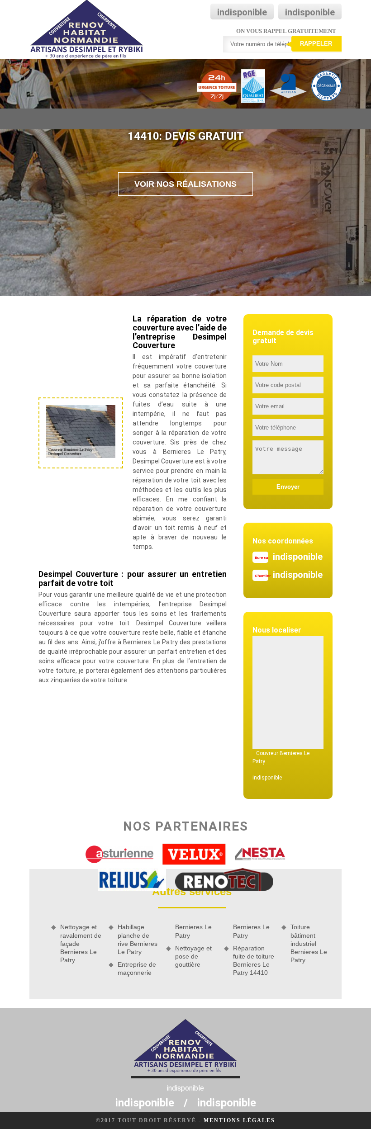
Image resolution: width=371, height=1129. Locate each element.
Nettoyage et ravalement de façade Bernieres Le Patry (80, 943)
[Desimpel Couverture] (86, 29)
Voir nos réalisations (185, 184)
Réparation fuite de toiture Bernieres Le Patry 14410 (253, 961)
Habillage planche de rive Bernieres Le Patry (137, 939)
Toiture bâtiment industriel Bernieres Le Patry (308, 943)
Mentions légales (239, 1120)
